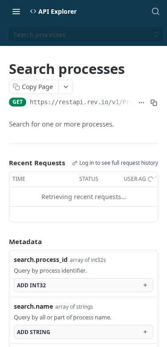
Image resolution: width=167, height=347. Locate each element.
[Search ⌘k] (155, 11)
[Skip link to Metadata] (2, 241)
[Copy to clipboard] (153, 103)
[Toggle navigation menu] (16, 11)
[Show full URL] (141, 103)
